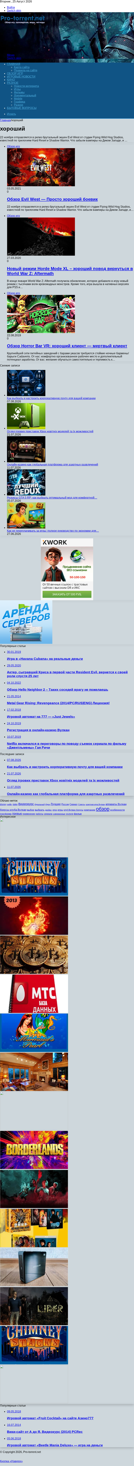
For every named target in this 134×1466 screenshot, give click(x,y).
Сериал (73, 804)
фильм (78, 813)
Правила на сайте (25, 70)
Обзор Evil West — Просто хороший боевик (52, 199)
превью (17, 813)
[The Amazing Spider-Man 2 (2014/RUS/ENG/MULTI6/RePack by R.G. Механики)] (34, 1402)
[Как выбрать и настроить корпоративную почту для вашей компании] (26, 395)
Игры (17, 89)
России (65, 804)
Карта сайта (21, 67)
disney (3, 804)
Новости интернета (26, 86)
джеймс (48, 810)
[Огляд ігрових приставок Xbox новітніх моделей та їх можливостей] (26, 428)
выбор (30, 810)
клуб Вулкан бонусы (73, 810)
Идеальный (40, 804)
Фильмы (19, 92)
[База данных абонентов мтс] (34, 1011)
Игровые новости (21, 76)
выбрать (39, 810)
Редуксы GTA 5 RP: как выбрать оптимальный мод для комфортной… (52, 497)
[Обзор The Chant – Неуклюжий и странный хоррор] (34, 1207)
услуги (69, 813)
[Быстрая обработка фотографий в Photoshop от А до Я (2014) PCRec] (34, 855)
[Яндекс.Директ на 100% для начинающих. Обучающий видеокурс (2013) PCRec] (34, 1129)
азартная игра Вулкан (95, 804)
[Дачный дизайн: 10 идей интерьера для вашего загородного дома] (34, 1090)
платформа (6, 814)
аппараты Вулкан (116, 804)
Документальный (25, 95)
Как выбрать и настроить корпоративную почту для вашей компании (51, 398)
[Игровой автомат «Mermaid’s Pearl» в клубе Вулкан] (34, 1051)
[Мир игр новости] (23, 49)
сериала (48, 814)
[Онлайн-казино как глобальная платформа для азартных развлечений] (26, 461)
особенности (117, 809)
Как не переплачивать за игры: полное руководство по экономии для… (53, 530)
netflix (9, 804)
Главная (5, 120)
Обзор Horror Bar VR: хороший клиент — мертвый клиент (67, 345)
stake (15, 804)
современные (59, 814)
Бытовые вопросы (21, 108)
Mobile (18, 98)
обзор (102, 809)
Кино (11, 79)
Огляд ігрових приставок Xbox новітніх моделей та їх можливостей (50, 431)
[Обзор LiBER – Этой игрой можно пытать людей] (34, 1324)
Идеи (47, 804)
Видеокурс (26, 804)
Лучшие (56, 804)
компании (89, 810)
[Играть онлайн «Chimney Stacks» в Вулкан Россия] (34, 894)
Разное (12, 82)
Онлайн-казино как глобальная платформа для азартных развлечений (52, 464)
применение (29, 814)
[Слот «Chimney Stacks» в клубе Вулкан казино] (34, 1363)
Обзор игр (15, 73)
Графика (19, 101)
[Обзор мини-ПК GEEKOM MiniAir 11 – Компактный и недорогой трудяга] (34, 1285)
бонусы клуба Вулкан (13, 809)
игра (55, 810)
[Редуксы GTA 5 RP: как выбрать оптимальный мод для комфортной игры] (26, 494)
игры (60, 810)
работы (39, 814)
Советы (81, 804)
